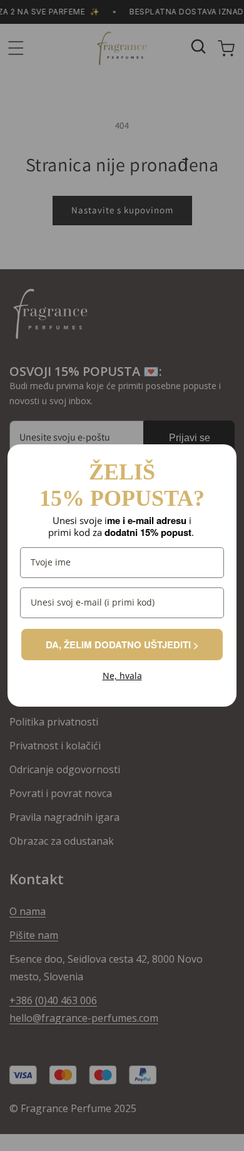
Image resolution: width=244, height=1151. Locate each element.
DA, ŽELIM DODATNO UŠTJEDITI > (122, 644)
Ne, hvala (122, 676)
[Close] (221, 459)
